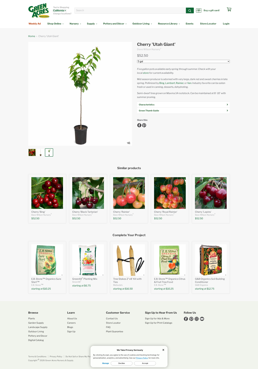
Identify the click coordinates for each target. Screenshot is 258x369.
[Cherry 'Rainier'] (129, 193)
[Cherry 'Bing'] (47, 193)
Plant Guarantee (114, 331)
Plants (31, 318)
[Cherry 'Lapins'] (211, 193)
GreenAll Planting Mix (84, 278)
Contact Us (112, 318)
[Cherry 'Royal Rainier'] (170, 193)
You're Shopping (61, 7)
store (146, 73)
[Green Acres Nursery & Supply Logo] (38, 10)
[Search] (190, 10)
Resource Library (168, 23)
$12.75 (210, 288)
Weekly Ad (35, 23)
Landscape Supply (37, 327)
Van (189, 83)
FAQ (108, 327)
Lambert (170, 83)
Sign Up (71, 331)
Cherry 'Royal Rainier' (165, 211)
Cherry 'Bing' (38, 211)
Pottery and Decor (37, 336)
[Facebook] (139, 125)
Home (31, 36)
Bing (161, 83)
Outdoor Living (141, 23)
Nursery (74, 23)
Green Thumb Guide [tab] (149, 110)
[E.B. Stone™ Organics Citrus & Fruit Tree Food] (170, 260)
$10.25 (47, 288)
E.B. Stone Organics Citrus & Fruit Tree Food (169, 280)
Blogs (70, 327)
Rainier (179, 83)
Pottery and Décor (114, 23)
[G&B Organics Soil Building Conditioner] (211, 260)
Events (189, 23)
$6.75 (87, 285)
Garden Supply (36, 323)
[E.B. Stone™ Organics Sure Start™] (47, 260)
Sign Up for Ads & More (157, 318)
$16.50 (129, 288)
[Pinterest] (143, 125)
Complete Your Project (129, 235)
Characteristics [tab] (146, 104)
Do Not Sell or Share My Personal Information (86, 356)
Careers (71, 323)
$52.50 (142, 55)
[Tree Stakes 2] (129, 260)
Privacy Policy (56, 356)
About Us (72, 318)
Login (226, 23)
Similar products (129, 168)
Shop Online (54, 23)
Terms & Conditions (37, 356)
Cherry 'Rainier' (121, 211)
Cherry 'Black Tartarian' (85, 211)
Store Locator (208, 23)
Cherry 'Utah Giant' (156, 44)
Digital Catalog (36, 340)
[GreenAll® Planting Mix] (88, 260)
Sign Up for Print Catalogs (158, 323)
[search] (130, 10)
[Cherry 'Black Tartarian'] (88, 193)
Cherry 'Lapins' (203, 211)
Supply (91, 23)
